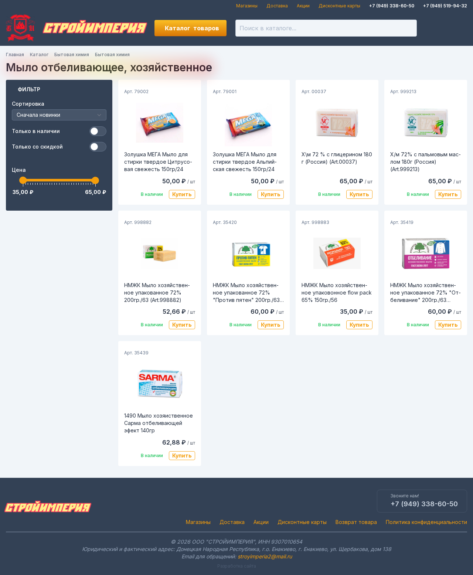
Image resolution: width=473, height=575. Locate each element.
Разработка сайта (236, 566)
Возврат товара (356, 522)
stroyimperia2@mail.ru (265, 556)
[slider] (23, 180)
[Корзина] (459, 28)
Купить (182, 194)
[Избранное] (434, 28)
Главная (15, 54)
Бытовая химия (71, 54)
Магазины (247, 5)
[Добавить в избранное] (189, 92)
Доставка (277, 5)
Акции (303, 5)
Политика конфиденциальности (426, 522)
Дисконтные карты (339, 5)
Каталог (192, 28)
